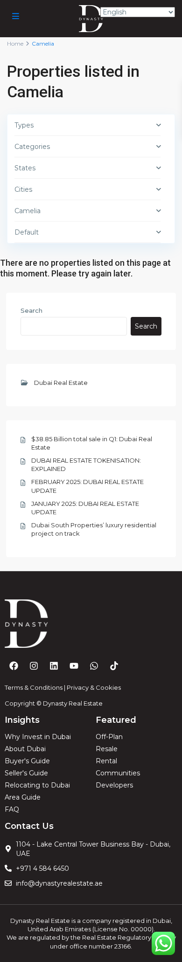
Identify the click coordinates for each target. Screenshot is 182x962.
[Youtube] (74, 666)
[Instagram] (33, 666)
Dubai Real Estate (61, 382)
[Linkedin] (54, 666)
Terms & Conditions (34, 687)
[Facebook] (13, 666)
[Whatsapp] (94, 666)
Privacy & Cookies (94, 687)
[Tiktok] (114, 666)
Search (31, 310)
